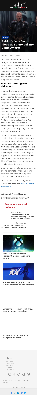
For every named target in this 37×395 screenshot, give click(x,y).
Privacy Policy (9, 369)
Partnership (10, 363)
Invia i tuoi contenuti (18, 387)
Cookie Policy (9, 367)
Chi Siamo (9, 361)
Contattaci (9, 365)
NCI (10, 358)
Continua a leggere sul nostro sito (16, 205)
